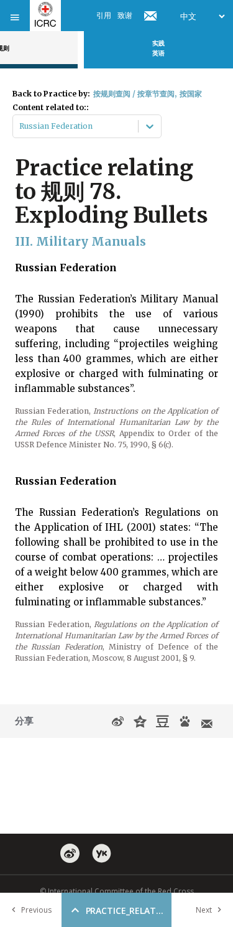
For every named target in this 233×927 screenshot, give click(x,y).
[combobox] (20, 126)
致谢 (124, 15)
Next (204, 910)
